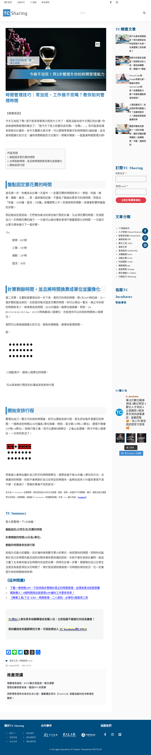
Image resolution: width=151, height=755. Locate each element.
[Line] (145, 245)
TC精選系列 (124, 228)
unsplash (82, 497)
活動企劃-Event (125, 258)
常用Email (121, 186)
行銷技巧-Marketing (127, 277)
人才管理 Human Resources (130, 232)
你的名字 (120, 173)
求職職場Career (26, 661)
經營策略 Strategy (126, 269)
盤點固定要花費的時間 (22, 157)
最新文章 (13, 661)
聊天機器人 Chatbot (127, 273)
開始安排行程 (17, 165)
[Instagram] (117, 2)
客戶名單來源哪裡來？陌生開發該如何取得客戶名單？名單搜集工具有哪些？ (137, 43)
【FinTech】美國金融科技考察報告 (75, 694)
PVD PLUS (97, 749)
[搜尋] (144, 13)
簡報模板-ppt (124, 265)
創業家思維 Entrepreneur (129, 236)
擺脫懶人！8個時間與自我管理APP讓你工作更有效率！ (42, 592)
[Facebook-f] (111, 2)
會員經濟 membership (128, 251)
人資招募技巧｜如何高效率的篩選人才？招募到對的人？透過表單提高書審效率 (137, 112)
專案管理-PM (125, 239)
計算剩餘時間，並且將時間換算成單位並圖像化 (36, 161)
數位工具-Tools (125, 243)
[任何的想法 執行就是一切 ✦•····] (141, 438)
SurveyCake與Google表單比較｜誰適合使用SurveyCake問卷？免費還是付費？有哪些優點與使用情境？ (137, 87)
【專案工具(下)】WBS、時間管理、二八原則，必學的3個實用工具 (49, 597)
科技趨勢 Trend (125, 262)
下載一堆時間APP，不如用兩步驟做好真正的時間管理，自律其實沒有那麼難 (55, 587)
